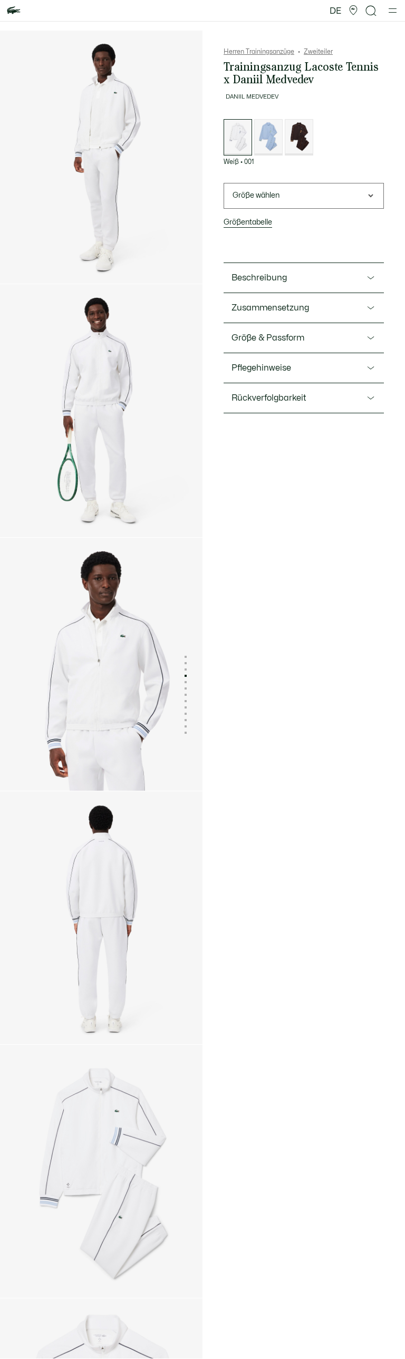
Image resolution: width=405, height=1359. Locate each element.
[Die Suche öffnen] (371, 11)
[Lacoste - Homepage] (13, 11)
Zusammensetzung (270, 308)
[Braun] (299, 137)
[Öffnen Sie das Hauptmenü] (392, 10)
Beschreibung (259, 278)
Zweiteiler (318, 51)
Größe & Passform (268, 338)
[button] (353, 10)
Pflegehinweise (261, 368)
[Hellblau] (268, 137)
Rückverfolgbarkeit (269, 398)
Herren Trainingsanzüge (259, 51)
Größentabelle (248, 222)
